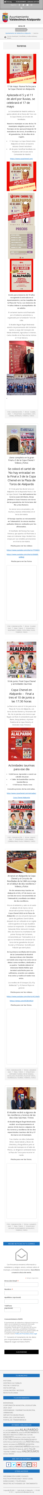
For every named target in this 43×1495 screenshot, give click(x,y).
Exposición (17, 1442)
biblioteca (14, 1435)
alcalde (11, 1228)
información (13, 1444)
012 (4, 1430)
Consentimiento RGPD (13, 1319)
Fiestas (30, 1441)
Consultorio (26, 1437)
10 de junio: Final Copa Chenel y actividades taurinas (21, 682)
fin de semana (28, 1074)
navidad (19, 1446)
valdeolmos (30, 1451)
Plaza (33, 630)
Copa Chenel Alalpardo (21, 797)
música (12, 1447)
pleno (32, 1447)
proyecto (13, 1449)
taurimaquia (12, 1078)
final (28, 630)
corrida (11, 841)
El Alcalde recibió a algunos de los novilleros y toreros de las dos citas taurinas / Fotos (21, 1115)
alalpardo (27, 414)
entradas (18, 416)
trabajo (19, 1452)
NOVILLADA (11, 1076)
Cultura (8, 1439)
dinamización (18, 1439)
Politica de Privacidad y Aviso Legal (26, 1334)
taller (32, 1449)
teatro (6, 1452)
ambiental (14, 1433)
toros (31, 416)
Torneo (13, 1452)
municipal (30, 1444)
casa (20, 1434)
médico (6, 1447)
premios (6, 1449)
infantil (5, 1444)
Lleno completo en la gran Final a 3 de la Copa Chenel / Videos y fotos (21, 460)
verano (11, 1454)
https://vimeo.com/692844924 (21, 1001)
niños (27, 1446)
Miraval (21, 1444)
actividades (10, 1430)
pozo (37, 1447)
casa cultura (28, 1435)
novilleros (30, 1228)
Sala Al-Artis (23, 1449)
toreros (25, 416)
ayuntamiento (20, 1228)
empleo (34, 1439)
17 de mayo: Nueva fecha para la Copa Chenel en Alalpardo (21, 87)
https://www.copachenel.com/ (21, 158)
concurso (17, 1437)
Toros (20, 628)
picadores (19, 1076)
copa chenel (29, 839)
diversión (27, 1439)
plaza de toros (29, 1076)
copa (24, 630)
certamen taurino (16, 1074)
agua (17, 1430)
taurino (20, 1078)
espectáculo (8, 1442)
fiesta (24, 1442)
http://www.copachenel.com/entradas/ (21, 793)
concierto (8, 1437)
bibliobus (6, 1435)
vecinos (5, 1454)
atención (22, 1432)
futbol (36, 1442)
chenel (18, 630)
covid (33, 1437)
